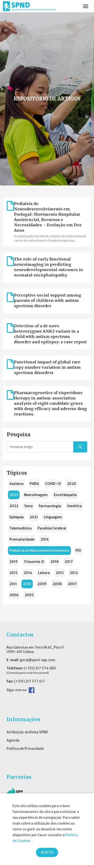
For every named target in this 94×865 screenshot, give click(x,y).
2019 (13, 561)
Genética (74, 506)
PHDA (34, 484)
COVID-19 (53, 484)
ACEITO (47, 852)
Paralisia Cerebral (52, 528)
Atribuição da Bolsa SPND (27, 732)
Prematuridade (21, 539)
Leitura (44, 573)
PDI (78, 550)
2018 (54, 561)
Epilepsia (16, 517)
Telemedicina (20, 528)
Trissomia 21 (34, 561)
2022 (13, 506)
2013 (60, 573)
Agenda (13, 740)
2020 (71, 484)
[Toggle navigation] (85, 6)
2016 (44, 539)
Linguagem (53, 517)
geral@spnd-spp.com (37, 660)
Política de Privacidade (25, 748)
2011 (13, 584)
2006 (14, 595)
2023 (13, 495)
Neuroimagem (36, 495)
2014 (28, 573)
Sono (28, 506)
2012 (74, 573)
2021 (34, 517)
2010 (27, 584)
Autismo (16, 484)
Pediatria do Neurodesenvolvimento (39, 550)
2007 (72, 584)
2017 (69, 561)
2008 (57, 584)
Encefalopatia (65, 495)
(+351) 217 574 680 (40, 668)
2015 (13, 573)
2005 (29, 595)
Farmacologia (50, 506)
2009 (42, 584)
